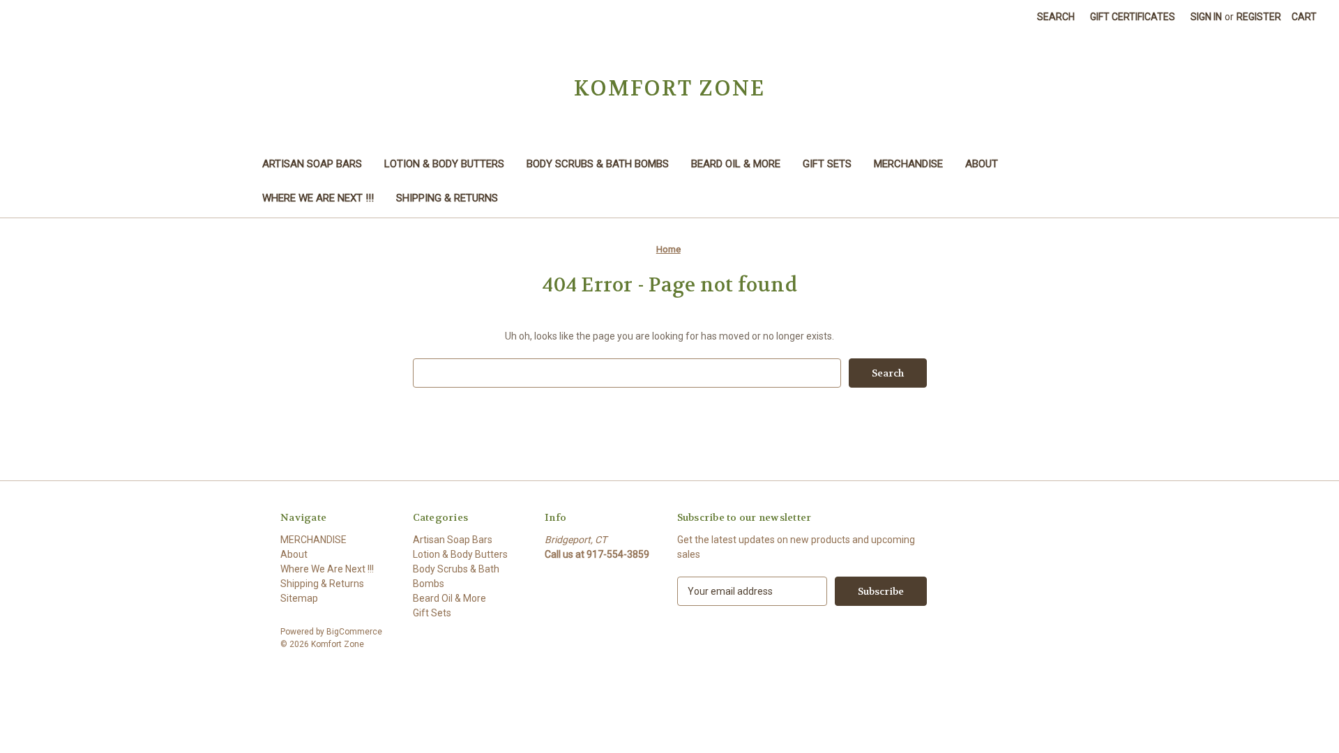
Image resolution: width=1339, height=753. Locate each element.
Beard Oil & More (735, 164)
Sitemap (299, 598)
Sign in (1206, 16)
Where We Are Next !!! (318, 198)
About (981, 164)
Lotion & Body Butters (444, 164)
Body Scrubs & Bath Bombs (598, 164)
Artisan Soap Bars (312, 164)
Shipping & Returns (447, 198)
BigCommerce (354, 632)
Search (1056, 16)
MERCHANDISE (908, 164)
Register (1258, 16)
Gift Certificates (1132, 16)
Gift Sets (827, 164)
